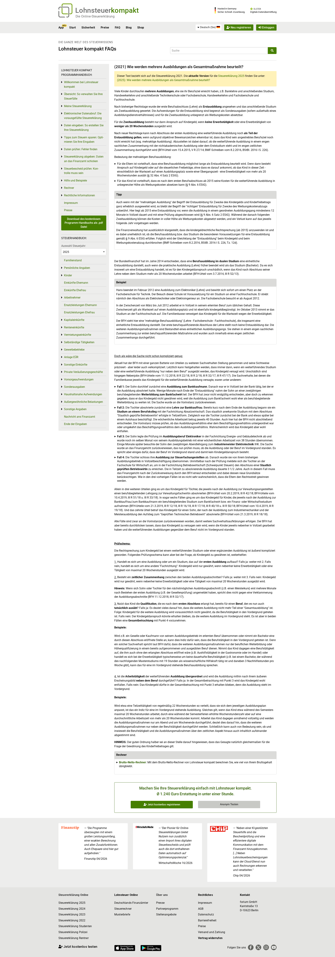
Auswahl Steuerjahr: (73, 246)
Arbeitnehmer (72, 297)
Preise (105, 27)
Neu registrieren (240, 27)
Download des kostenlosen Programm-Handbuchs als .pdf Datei (84, 222)
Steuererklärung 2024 (71, 908)
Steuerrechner (123, 908)
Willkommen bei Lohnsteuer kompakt (81, 84)
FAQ (117, 27)
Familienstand (73, 260)
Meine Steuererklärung (78, 106)
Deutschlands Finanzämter (131, 902)
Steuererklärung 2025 (231, 76)
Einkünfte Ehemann (76, 282)
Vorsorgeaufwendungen (79, 379)
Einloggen (267, 27)
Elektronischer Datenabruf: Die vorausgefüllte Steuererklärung (83, 116)
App (61, 27)
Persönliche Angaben (77, 268)
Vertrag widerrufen (210, 938)
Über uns (162, 895)
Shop (140, 27)
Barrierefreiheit (207, 920)
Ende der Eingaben (75, 424)
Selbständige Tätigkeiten (79, 342)
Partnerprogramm (167, 908)
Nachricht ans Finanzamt (79, 416)
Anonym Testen (229, 804)
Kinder (68, 275)
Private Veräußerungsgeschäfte (83, 372)
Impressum (71, 203)
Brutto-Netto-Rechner (132, 762)
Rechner (69, 188)
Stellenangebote (166, 914)
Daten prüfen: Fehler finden (80, 149)
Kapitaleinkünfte (74, 320)
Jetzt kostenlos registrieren (163, 804)
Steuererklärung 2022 (71, 920)
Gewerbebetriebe (74, 349)
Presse (68, 210)
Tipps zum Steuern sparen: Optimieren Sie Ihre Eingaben (83, 140)
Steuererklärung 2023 (71, 914)
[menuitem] (208, 27)
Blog (129, 27)
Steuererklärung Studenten (75, 926)
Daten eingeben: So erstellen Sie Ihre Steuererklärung (83, 128)
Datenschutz (206, 914)
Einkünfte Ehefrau (75, 290)
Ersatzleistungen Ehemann (80, 305)
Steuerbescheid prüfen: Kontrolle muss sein (81, 171)
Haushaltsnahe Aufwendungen (83, 394)
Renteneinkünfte (74, 327)
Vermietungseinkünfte (77, 334)
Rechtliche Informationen (79, 195)
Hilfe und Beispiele (75, 180)
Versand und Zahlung (211, 932)
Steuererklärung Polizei (72, 932)
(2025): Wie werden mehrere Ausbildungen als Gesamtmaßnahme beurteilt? (163, 80)
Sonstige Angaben (75, 409)
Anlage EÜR (71, 357)
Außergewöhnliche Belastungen (83, 401)
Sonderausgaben (74, 386)
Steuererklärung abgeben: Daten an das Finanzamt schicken (83, 159)
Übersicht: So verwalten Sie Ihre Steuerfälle (83, 96)
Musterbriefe (122, 914)
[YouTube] (274, 947)
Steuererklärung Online (73, 895)
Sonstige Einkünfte (75, 364)
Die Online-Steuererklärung (95, 16)
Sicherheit (88, 27)
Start (72, 27)
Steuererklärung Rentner (73, 938)
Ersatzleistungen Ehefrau (79, 312)
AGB (200, 908)
